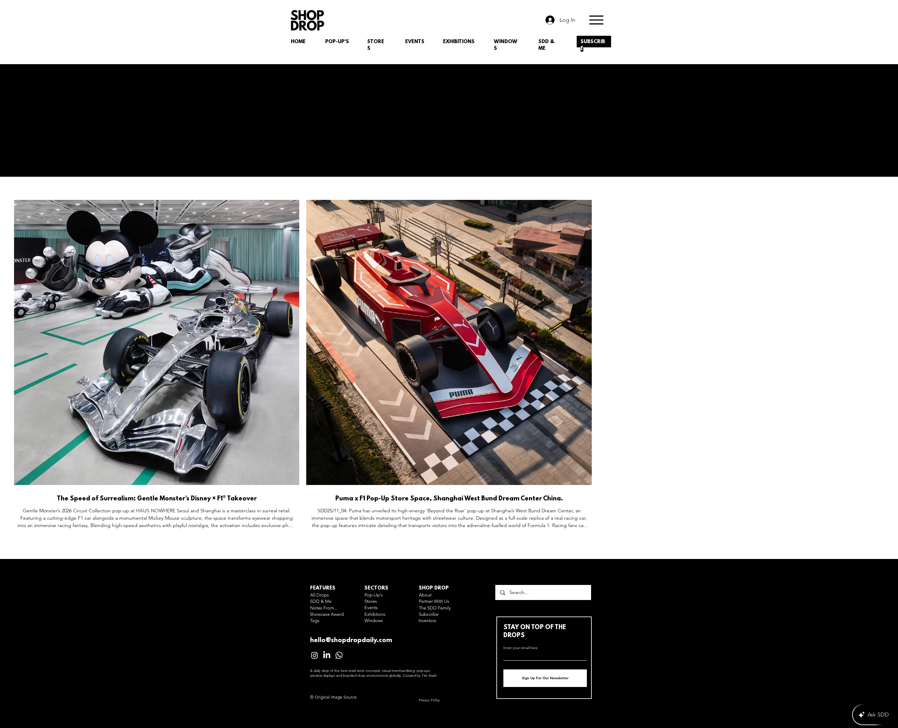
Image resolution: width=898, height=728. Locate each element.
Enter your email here (520, 648)
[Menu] (596, 20)
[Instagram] (314, 655)
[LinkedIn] (326, 655)
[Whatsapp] (339, 655)
